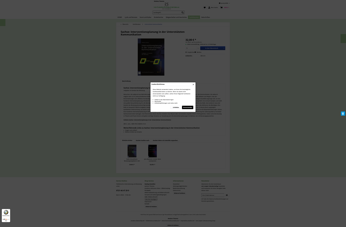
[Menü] (9, 210)
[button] (343, 113)
